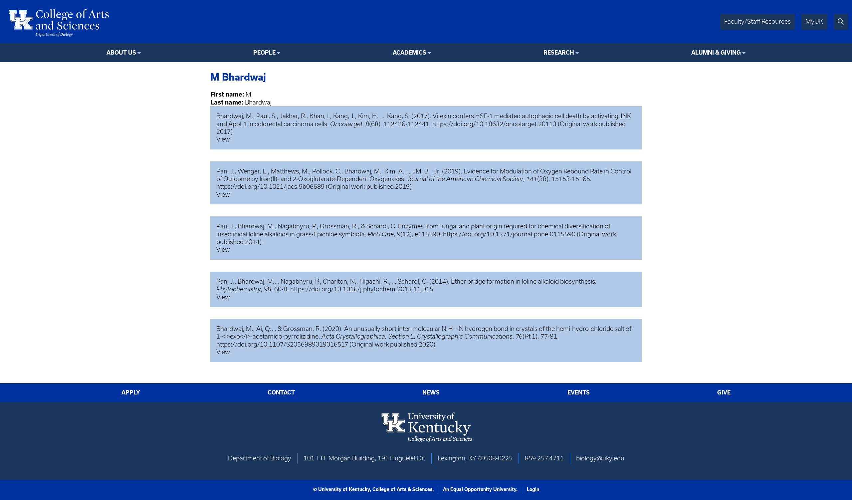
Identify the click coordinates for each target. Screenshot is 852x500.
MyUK (814, 21)
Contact (281, 392)
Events (578, 392)
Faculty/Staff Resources (757, 21)
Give (724, 392)
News (431, 392)
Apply (130, 392)
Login (533, 489)
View (223, 139)
